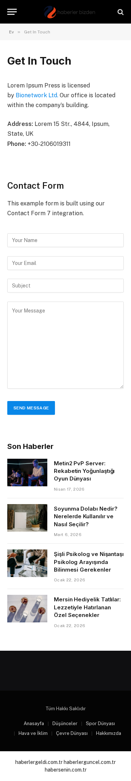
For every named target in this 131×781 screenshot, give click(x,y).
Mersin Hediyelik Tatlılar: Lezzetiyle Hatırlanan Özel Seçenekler (87, 607)
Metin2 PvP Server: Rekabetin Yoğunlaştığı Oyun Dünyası (84, 471)
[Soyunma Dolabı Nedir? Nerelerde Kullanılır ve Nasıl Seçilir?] (27, 518)
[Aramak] (120, 12)
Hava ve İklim (33, 733)
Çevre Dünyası (72, 733)
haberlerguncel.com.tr (90, 762)
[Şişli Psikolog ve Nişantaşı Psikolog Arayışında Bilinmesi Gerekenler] (27, 563)
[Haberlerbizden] (69, 12)
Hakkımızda (108, 733)
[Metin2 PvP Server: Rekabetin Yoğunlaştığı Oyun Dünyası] (27, 472)
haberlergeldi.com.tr (39, 762)
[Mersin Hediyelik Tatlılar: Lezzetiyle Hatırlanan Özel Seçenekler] (27, 608)
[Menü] (12, 12)
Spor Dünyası (100, 723)
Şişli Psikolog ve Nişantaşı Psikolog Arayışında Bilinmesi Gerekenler (89, 562)
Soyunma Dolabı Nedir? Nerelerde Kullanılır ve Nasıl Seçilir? (85, 516)
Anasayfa (34, 723)
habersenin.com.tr (66, 770)
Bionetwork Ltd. (37, 95)
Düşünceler (65, 723)
